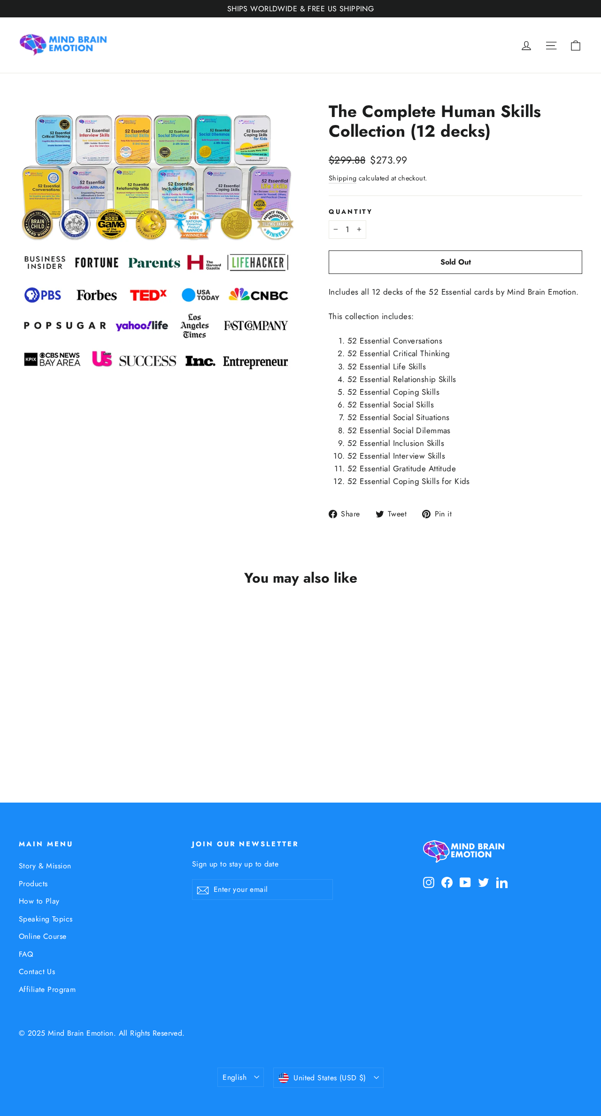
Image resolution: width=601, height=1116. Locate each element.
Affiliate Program (47, 989)
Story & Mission (45, 865)
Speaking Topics (45, 918)
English (235, 1077)
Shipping (342, 178)
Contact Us (37, 971)
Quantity (351, 211)
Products (33, 883)
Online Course (43, 936)
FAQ (26, 954)
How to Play (39, 901)
